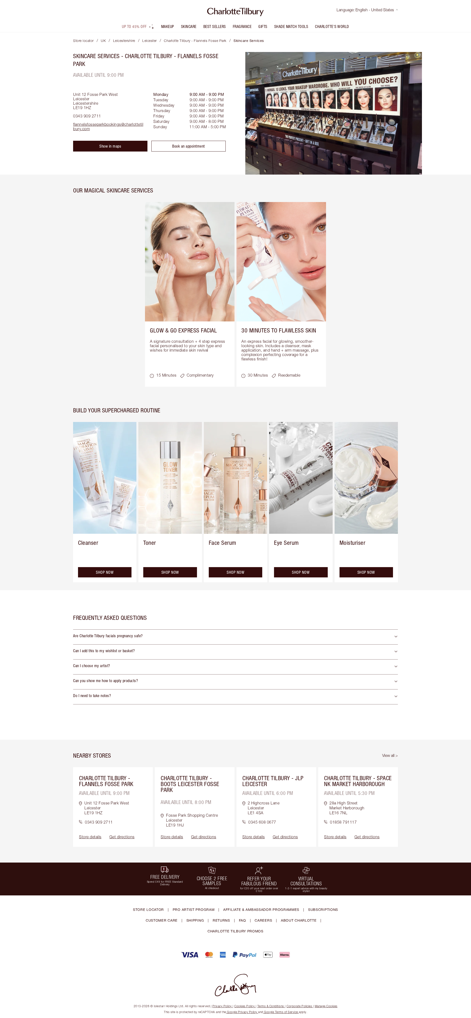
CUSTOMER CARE (162, 920)
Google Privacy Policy (242, 1012)
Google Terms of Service (281, 1012)
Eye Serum (286, 542)
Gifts (262, 26)
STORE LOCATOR (148, 909)
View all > (390, 755)
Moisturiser (353, 542)
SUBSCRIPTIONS (323, 909)
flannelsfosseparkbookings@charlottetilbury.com (108, 126)
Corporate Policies (299, 1006)
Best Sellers (214, 26)
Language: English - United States (365, 10)
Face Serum (222, 542)
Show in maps (110, 146)
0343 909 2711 (87, 116)
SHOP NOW (105, 572)
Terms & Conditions (270, 1006)
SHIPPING (195, 920)
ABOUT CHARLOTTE (299, 920)
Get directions (122, 837)
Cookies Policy (244, 1006)
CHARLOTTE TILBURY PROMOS (235, 931)
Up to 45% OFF (134, 26)
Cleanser (88, 542)
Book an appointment (188, 146)
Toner (149, 542)
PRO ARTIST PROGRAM (194, 909)
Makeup (167, 26)
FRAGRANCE (242, 26)
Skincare (188, 26)
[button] (235, 637)
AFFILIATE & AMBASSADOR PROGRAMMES (261, 909)
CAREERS (263, 920)
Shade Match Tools (291, 26)
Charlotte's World (332, 26)
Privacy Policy (222, 1006)
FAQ (242, 920)
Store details (90, 837)
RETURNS (221, 920)
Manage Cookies (326, 1006)
